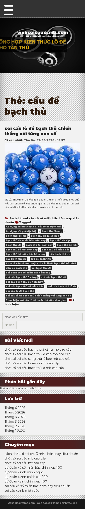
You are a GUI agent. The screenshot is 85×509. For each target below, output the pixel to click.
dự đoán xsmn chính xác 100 (26, 477)
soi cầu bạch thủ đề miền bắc (24, 286)
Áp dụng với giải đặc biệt (21, 231)
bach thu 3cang (52, 231)
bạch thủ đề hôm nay (39, 245)
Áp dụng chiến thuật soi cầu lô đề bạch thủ (33, 226)
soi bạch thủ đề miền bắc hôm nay (28, 272)
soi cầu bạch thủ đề (53, 277)
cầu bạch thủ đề (16, 258)
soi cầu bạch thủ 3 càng (21, 277)
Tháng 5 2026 (15, 412)
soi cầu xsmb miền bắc (22, 491)
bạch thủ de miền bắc (45, 235)
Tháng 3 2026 (15, 422)
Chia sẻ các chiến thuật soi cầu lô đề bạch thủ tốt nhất (41, 263)
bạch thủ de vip (60, 240)
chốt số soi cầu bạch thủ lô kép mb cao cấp (37, 354)
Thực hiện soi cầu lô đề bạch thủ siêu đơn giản (36, 300)
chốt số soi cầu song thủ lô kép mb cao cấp (38, 359)
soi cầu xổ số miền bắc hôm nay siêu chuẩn (37, 486)
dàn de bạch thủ (16, 268)
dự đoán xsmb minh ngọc (24, 472)
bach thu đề (13, 245)
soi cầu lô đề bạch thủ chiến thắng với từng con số (38, 131)
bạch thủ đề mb (67, 245)
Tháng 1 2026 (15, 431)
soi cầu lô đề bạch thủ (20, 291)
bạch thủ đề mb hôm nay (21, 249)
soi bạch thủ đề (41, 268)
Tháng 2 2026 (15, 426)
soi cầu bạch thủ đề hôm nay (24, 281)
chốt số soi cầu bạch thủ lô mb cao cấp (34, 368)
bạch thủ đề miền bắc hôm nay (25, 254)
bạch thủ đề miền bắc (55, 249)
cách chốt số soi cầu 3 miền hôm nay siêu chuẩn (41, 454)
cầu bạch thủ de (59, 254)
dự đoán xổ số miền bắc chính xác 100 (33, 468)
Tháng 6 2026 (15, 408)
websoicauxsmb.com (42, 32)
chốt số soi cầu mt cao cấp (25, 463)
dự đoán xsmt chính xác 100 (26, 481)
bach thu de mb (16, 235)
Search (9, 325)
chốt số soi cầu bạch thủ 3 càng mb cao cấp (38, 349)
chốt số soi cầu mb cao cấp (25, 458)
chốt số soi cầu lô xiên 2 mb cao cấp (32, 363)
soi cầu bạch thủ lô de (62, 286)
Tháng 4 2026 (15, 417)
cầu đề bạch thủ (41, 258)
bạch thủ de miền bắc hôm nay (26, 240)
